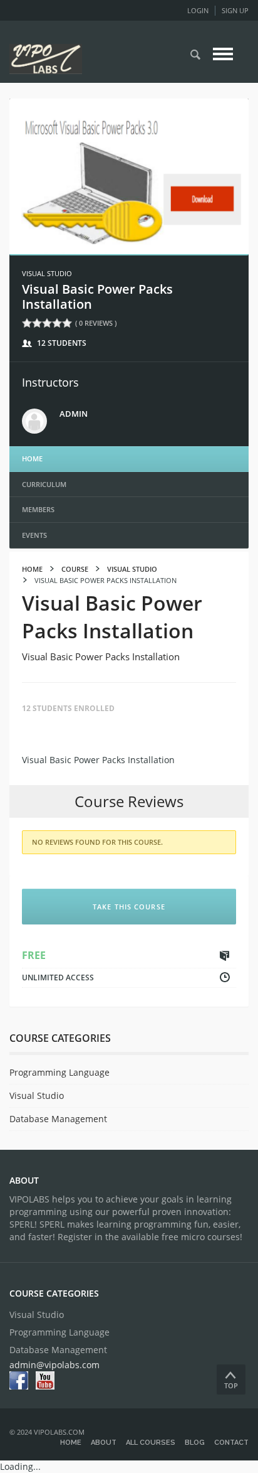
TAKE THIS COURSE (129, 906)
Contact (231, 1442)
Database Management (58, 1119)
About (103, 1442)
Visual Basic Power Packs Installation (97, 297)
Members (38, 509)
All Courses (150, 1442)
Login (198, 10)
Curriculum (44, 484)
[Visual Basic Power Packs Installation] (129, 175)
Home (32, 458)
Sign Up (235, 10)
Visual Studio (47, 273)
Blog (195, 1442)
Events (34, 535)
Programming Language (59, 1072)
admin (73, 413)
